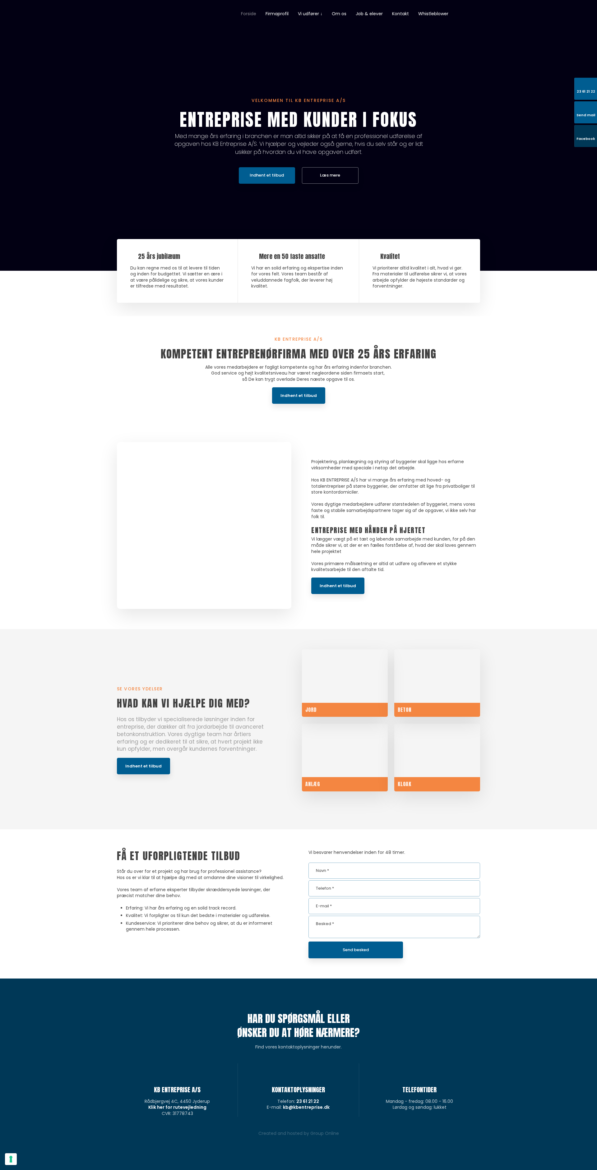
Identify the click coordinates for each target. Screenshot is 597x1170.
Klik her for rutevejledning (177, 1107)
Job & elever (369, 14)
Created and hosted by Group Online (298, 1133)
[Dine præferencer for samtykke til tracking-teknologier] (11, 1159)
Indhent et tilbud (298, 395)
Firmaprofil (277, 14)
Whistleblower (433, 14)
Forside (248, 14)
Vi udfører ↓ (310, 14)
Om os (339, 14)
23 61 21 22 (307, 1101)
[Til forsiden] (145, 29)
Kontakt (400, 14)
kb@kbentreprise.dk (306, 1107)
